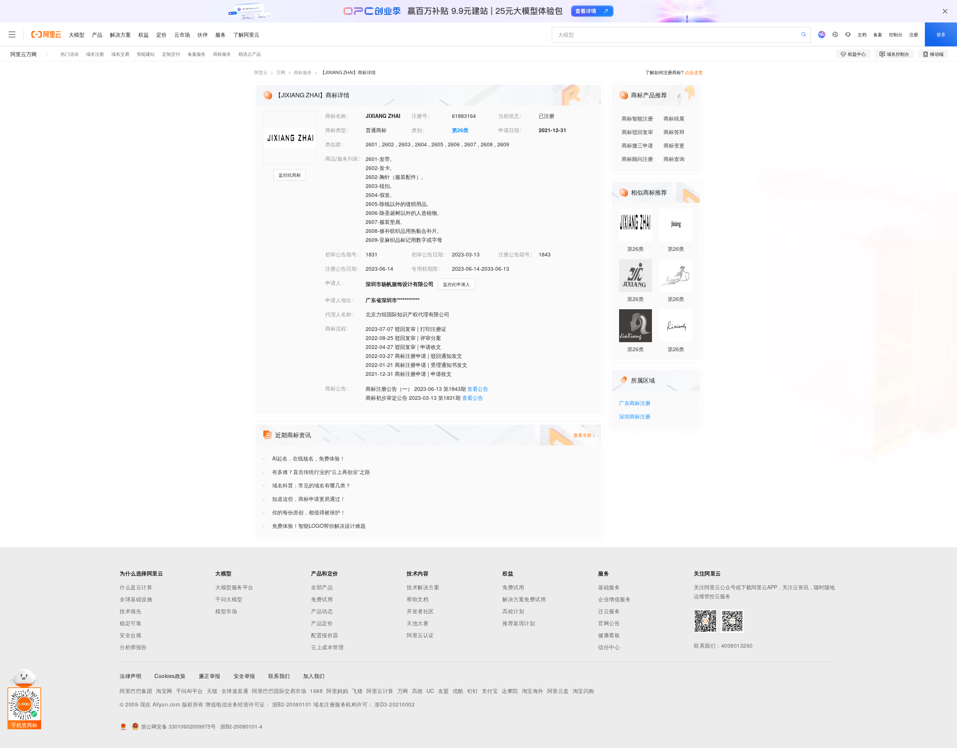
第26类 (460, 130)
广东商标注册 (634, 403)
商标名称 (335, 115)
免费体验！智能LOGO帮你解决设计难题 (319, 525)
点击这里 (694, 72)
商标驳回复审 (637, 132)
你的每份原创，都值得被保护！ (308, 512)
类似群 (333, 144)
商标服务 (303, 72)
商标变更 (674, 145)
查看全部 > (584, 435)
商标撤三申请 (637, 145)
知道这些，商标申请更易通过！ (308, 498)
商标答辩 (674, 132)
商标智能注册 (637, 118)
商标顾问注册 (637, 158)
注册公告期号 (514, 254)
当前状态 (508, 115)
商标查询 (674, 158)
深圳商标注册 (634, 417)
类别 (417, 130)
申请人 (333, 282)
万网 (280, 72)
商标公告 (335, 388)
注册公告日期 (341, 268)
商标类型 (335, 130)
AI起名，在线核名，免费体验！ (308, 458)
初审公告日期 (427, 254)
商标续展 (674, 118)
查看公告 (477, 388)
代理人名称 (338, 314)
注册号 (419, 115)
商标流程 (335, 328)
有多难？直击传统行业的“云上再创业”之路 (321, 471)
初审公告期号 (341, 254)
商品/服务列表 (341, 158)
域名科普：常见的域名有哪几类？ (311, 485)
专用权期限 (425, 268)
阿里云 (261, 72)
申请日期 (508, 130)
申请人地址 (338, 300)
